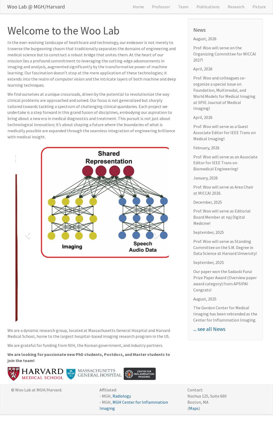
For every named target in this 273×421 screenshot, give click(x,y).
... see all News (209, 329)
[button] (26, 202)
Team (183, 6)
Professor (161, 6)
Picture (259, 6)
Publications (208, 6)
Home (138, 6)
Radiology (122, 357)
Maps (194, 369)
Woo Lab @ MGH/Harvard (36, 6)
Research (236, 6)
